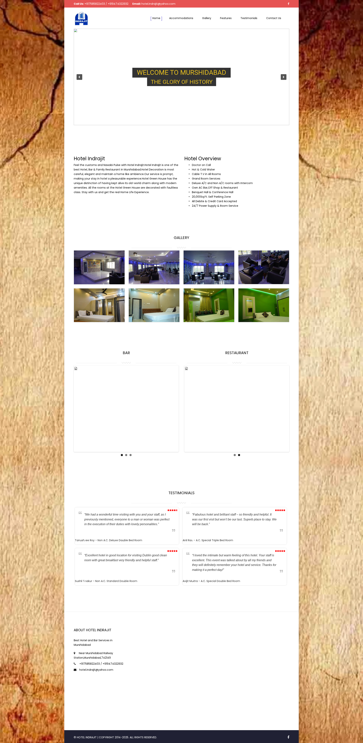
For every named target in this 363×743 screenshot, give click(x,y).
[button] (79, 77)
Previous (69, 403)
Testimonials (248, 18)
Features (226, 18)
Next (183, 403)
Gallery (206, 18)
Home (156, 18)
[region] (181, 77)
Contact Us (273, 18)
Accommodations (181, 18)
